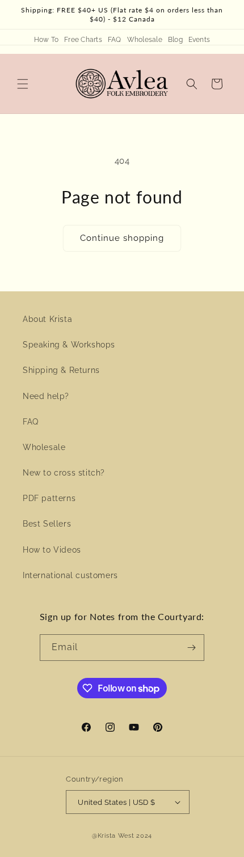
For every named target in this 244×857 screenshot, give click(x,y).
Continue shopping (122, 238)
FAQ (114, 39)
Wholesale (144, 39)
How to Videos (52, 549)
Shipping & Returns (61, 370)
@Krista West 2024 (122, 835)
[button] (22, 83)
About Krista (47, 319)
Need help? (46, 396)
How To (46, 39)
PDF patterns (49, 498)
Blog (175, 39)
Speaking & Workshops (69, 344)
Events (199, 39)
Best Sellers (47, 523)
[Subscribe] (191, 647)
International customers (70, 575)
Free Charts (83, 39)
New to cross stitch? (64, 472)
